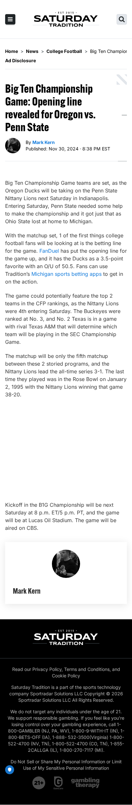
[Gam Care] (58, 782)
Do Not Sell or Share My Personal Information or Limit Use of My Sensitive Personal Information (66, 765)
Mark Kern (43, 142)
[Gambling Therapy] (85, 782)
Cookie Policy (66, 675)
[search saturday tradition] (122, 19)
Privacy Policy (47, 669)
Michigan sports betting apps (66, 274)
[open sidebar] (10, 19)
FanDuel (49, 251)
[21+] (39, 782)
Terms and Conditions (87, 669)
